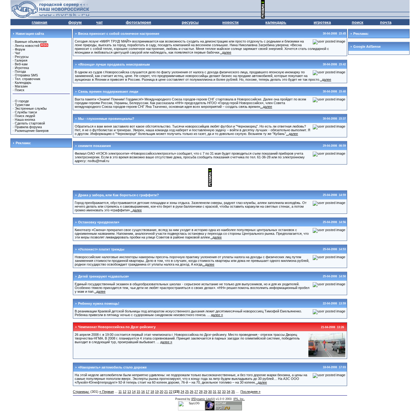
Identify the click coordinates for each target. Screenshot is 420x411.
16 (143, 391)
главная (39, 22)
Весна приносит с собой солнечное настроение (118, 33)
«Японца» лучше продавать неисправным (114, 64)
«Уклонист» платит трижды (101, 249)
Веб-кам (21, 64)
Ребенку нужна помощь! (98, 303)
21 (166, 391)
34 (228, 391)
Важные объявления (31, 41)
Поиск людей (25, 116)
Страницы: (81, 391)
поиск (357, 22)
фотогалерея (138, 22)
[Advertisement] (338, 9)
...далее (266, 106)
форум (75, 22)
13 (129, 391)
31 (214, 391)
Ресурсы (22, 57)
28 (201, 391)
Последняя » (250, 391)
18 (152, 391)
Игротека (22, 68)
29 (205, 391)
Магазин (21, 86)
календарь (275, 22)
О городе (22, 101)
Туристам (22, 105)
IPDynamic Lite (201, 399)
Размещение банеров (32, 130)
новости (230, 22)
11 (120, 391)
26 (191, 391)
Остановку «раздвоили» (98, 222)
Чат (17, 53)
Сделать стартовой (30, 123)
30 (210, 391)
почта (385, 22)
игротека (322, 22)
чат (99, 22)
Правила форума (28, 127)
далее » (217, 315)
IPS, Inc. (239, 399)
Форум (20, 49)
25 (187, 391)
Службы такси (26, 112)
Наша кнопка (25, 119)
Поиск (19, 90)
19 (157, 391)
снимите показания (94, 146)
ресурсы (190, 22)
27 (196, 391)
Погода (20, 71)
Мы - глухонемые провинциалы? (106, 118)
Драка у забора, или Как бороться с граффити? (118, 195)
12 (124, 391)
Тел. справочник (27, 79)
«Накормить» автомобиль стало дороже (112, 367)
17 (147, 391)
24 (182, 391)
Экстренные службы (31, 108)
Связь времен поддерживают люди (108, 91)
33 (224, 391)
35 (233, 391)
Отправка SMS (26, 75)
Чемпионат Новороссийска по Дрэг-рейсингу (117, 327)
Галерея (21, 60)
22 (170, 391)
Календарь (23, 82)
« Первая (106, 391)
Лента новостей (27, 45)
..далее (225, 52)
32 (219, 391)
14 (134, 391)
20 (161, 391)
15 (138, 391)
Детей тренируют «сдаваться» (103, 276)
